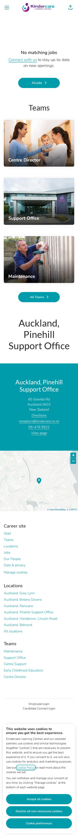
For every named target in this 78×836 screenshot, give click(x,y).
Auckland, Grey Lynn (19, 593)
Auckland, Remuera (18, 606)
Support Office (15, 657)
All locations (13, 631)
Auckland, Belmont (18, 625)
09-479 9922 (39, 427)
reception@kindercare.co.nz (39, 421)
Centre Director (15, 677)
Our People (12, 559)
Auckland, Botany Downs (23, 599)
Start (7, 533)
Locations (11, 546)
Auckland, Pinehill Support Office (28, 612)
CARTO (73, 509)
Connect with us (23, 59)
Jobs (7, 552)
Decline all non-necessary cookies (39, 811)
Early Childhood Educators (23, 670)
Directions (39, 415)
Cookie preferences (39, 823)
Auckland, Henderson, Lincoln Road (30, 618)
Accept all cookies (39, 799)
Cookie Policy (26, 768)
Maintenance (13, 651)
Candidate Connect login (39, 708)
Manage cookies (16, 572)
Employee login (39, 704)
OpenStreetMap (57, 509)
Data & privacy (14, 565)
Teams (9, 540)
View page (39, 433)
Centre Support (15, 664)
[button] (70, 7)
